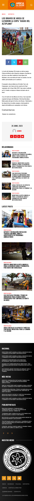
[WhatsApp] (25, 62)
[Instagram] (15, 136)
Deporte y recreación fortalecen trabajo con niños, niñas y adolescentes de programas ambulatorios (22, 155)
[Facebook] (8, 62)
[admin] (14, 131)
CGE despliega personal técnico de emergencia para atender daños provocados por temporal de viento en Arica (21, 176)
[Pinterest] (20, 62)
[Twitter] (14, 62)
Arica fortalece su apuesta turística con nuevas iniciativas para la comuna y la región (22, 187)
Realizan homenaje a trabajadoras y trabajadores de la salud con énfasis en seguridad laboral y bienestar (14, 409)
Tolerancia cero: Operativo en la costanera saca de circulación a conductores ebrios (16, 414)
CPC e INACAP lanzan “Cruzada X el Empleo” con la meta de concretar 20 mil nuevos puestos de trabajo (16, 370)
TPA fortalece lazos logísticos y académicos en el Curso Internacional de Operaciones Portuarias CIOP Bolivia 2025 (17, 422)
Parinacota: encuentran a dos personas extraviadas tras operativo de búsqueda (14, 360)
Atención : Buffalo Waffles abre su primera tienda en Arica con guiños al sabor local (16, 427)
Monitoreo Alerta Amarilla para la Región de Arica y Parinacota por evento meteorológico (21, 197)
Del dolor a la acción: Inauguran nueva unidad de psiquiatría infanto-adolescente (16, 418)
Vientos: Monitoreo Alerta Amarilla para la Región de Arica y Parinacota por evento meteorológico (22, 165)
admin (19, 131)
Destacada (15, 150)
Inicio (3, 14)
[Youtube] (22, 136)
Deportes (11, 14)
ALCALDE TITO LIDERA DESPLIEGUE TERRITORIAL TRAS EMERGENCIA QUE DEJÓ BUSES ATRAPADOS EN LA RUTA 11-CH (17, 365)
